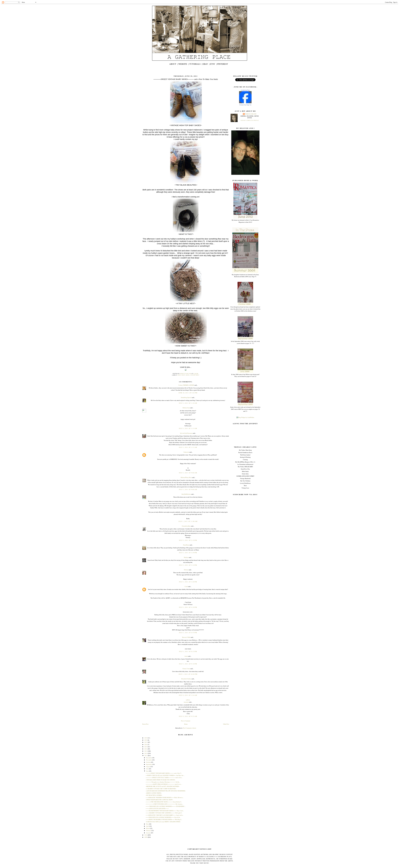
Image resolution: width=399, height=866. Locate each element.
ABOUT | (173, 64)
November (149, 760)
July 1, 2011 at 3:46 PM (188, 582)
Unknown (186, 452)
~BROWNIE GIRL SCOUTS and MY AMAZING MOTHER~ (162, 786)
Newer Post (145, 724)
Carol (186, 586)
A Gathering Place (245, 90)
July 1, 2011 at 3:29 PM (188, 553)
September (149, 764)
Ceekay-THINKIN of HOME (186, 385)
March (148, 828)
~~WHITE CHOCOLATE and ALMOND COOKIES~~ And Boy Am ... (165, 775)
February (148, 830)
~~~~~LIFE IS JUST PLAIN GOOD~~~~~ (157, 808)
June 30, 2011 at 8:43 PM (188, 393)
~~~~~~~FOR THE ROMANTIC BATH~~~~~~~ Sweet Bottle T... (164, 802)
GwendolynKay (186, 526)
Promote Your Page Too (245, 105)
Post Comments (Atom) (189, 728)
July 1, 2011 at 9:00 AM (188, 473)
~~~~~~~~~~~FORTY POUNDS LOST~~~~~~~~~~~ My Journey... (164, 804)
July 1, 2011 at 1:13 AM (188, 428)
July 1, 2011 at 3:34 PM (188, 565)
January (148, 833)
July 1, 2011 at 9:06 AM (188, 489)
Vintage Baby (194, 375)
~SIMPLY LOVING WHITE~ (154, 793)
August (148, 766)
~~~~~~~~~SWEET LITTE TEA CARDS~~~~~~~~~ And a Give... (164, 777)
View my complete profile (250, 120)
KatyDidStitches (186, 494)
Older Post (226, 724)
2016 (146, 744)
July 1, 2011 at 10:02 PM (188, 674)
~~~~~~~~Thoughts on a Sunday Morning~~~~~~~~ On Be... (163, 782)
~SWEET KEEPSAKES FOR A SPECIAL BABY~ (159, 800)
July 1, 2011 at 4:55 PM (188, 632)
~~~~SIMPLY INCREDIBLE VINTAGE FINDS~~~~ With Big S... (164, 819)
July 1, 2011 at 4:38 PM (188, 607)
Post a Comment (185, 721)
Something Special (186, 397)
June (147, 771)
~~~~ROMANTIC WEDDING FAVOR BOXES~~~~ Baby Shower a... (165, 797)
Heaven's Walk (186, 637)
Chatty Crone (186, 669)
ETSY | (213, 64)
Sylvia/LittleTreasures (186, 433)
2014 (146, 749)
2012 (146, 753)
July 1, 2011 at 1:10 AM (188, 403)
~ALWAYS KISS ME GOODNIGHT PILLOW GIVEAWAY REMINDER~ (166, 791)
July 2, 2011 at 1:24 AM (188, 695)
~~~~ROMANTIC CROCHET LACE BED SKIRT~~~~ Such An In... (164, 815)
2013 (146, 751)
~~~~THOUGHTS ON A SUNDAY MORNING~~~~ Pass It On (163, 817)
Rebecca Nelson (250, 114)
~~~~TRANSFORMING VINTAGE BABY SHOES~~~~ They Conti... (165, 811)
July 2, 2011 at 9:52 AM (188, 716)
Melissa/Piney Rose (186, 477)
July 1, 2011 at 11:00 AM (188, 521)
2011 (146, 755)
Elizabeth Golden (186, 679)
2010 (146, 835)
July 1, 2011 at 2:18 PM (188, 540)
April (147, 826)
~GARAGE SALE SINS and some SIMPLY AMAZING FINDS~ (163, 822)
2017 (146, 742)
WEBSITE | (183, 64)
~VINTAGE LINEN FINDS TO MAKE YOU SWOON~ (160, 780)
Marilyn (186, 557)
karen (186, 656)
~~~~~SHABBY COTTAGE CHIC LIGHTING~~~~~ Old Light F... (164, 813)
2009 (146, 837)
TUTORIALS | (195, 64)
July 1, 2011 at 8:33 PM (188, 651)
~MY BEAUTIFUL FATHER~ (154, 795)
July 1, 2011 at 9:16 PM (188, 664)
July (147, 769)
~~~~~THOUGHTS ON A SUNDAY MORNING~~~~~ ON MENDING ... (166, 806)
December (149, 758)
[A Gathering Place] (245, 103)
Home (186, 724)
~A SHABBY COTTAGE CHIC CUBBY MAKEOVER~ (161, 789)
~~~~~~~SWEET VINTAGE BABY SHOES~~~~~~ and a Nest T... (164, 773)
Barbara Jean (186, 408)
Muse (187, 375)
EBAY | (206, 64)
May (147, 824)
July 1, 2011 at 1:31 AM (188, 447)
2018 (146, 740)
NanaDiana (186, 545)
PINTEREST (222, 64)
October (148, 762)
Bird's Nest (181, 375)
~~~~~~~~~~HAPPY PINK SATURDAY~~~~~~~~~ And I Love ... (164, 784)
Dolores (186, 570)
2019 (146, 738)
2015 (146, 747)
